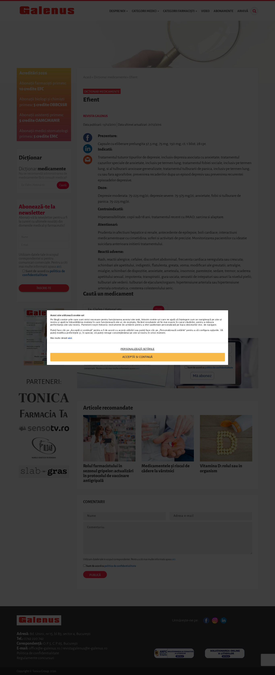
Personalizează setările (137, 349)
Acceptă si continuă (137, 357)
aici (70, 338)
